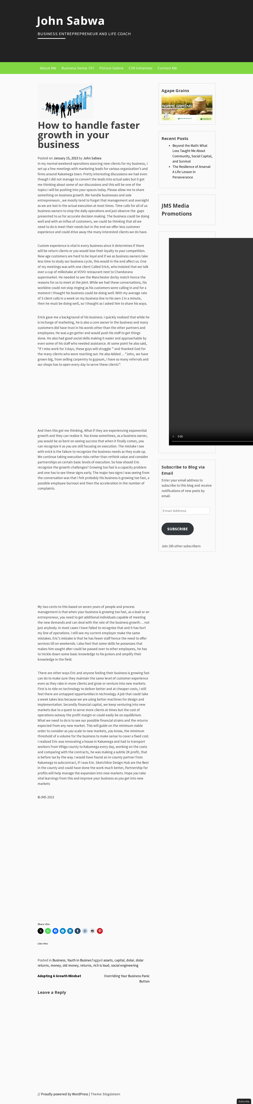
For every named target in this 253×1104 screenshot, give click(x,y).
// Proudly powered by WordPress (63, 1094)
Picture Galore (111, 68)
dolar (130, 960)
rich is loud (101, 965)
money (56, 965)
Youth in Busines (79, 960)
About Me (48, 68)
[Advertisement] (93, 401)
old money (70, 965)
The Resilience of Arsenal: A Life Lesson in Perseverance (191, 171)
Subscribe (177, 528)
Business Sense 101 (77, 68)
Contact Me (167, 68)
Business (58, 960)
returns (85, 965)
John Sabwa (71, 20)
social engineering (124, 965)
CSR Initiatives (140, 68)
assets (108, 960)
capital (119, 960)
